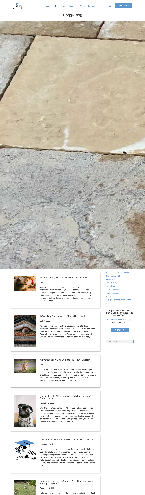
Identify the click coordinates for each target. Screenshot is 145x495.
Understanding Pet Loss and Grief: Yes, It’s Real (64, 277)
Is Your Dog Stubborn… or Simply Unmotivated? (64, 316)
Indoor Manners (112, 293)
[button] (110, 6)
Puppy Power (111, 286)
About (71, 6)
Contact (91, 6)
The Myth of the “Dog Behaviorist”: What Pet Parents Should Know (66, 397)
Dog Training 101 (113, 276)
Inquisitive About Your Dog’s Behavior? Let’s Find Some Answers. (119, 312)
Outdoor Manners (113, 289)
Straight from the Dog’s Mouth (118, 300)
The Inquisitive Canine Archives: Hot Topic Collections (67, 439)
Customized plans (114, 320)
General (109, 303)
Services (45, 6)
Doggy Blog (60, 6)
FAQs (82, 6)
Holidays (109, 296)
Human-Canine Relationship (117, 272)
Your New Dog (111, 283)
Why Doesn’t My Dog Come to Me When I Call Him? (65, 359)
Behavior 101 (111, 279)
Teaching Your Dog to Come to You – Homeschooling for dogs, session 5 (66, 482)
